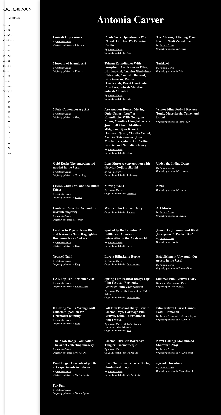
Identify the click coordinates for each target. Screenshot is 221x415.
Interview (131, 193)
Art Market (164, 207)
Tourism (182, 189)
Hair (129, 330)
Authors (14, 18)
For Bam (59, 385)
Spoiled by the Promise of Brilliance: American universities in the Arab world (125, 234)
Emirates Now (133, 264)
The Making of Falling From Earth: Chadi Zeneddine (176, 38)
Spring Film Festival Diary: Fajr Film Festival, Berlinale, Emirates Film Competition (127, 282)
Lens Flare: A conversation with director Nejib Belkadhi (127, 165)
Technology (184, 121)
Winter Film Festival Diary (123, 207)
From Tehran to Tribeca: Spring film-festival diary (127, 365)
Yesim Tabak (166, 283)
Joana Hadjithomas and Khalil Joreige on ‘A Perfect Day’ (178, 232)
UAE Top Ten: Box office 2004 (74, 278)
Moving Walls (114, 185)
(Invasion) (169, 363)
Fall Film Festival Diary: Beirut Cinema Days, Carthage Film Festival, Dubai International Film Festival (126, 313)
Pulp (129, 98)
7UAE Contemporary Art (71, 109)
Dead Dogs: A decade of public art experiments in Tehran (75, 365)
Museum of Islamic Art (69, 63)
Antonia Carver (63, 41)
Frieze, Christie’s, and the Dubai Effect (76, 187)
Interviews (80, 44)
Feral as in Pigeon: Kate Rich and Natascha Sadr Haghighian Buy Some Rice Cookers (75, 234)
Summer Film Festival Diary (176, 278)
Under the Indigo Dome (173, 163)
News (160, 185)
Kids (129, 52)
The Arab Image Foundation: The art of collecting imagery (73, 342)
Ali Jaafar (127, 324)
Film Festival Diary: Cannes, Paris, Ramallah (176, 309)
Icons (181, 286)
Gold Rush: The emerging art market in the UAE (74, 165)
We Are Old (184, 319)
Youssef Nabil (62, 256)
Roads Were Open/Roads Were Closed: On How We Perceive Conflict (126, 40)
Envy (77, 245)
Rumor (78, 197)
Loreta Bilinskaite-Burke (122, 256)
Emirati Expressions (67, 36)
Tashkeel (162, 63)
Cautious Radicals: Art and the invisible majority (75, 209)
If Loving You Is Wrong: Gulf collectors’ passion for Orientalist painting (74, 311)
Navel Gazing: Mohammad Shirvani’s (175, 342)
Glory (78, 117)
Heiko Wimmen (123, 326)
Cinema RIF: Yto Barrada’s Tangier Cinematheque (124, 342)
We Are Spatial (185, 352)
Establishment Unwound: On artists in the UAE (176, 258)
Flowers (182, 48)
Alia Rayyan (129, 290)
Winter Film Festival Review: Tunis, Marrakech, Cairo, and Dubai (177, 113)
